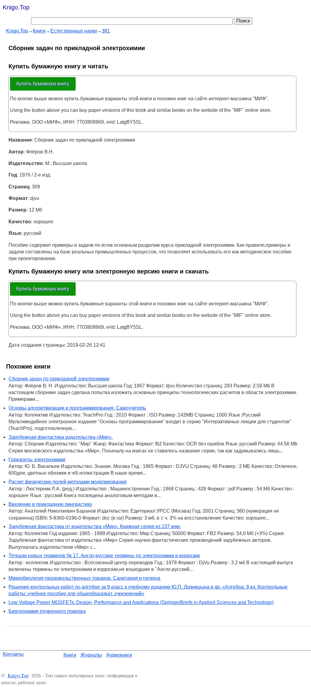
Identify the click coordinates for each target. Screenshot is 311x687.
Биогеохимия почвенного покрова (47, 611)
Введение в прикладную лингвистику (50, 504)
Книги (69, 655)
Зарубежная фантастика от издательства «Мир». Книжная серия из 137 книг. (95, 526)
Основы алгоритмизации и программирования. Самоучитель (77, 407)
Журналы (91, 655)
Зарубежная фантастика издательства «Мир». (61, 437)
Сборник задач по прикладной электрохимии (59, 378)
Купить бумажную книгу (42, 83)
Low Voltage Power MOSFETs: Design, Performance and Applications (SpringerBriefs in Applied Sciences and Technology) (141, 602)
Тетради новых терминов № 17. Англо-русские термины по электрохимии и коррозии (104, 555)
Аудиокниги (119, 655)
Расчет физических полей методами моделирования (68, 481)
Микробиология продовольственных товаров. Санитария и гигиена (84, 578)
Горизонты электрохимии (37, 459)
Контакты (13, 654)
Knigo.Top (16, 7)
